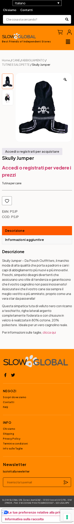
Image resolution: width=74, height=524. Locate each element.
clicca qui (49, 332)
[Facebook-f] (5, 375)
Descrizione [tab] (14, 230)
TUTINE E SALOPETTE (16, 64)
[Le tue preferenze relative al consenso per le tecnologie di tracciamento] (67, 517)
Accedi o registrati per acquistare (32, 151)
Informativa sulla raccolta (24, 519)
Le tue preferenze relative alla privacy (37, 512)
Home (6, 60)
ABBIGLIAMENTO (33, 60)
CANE (16, 60)
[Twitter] (13, 375)
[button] (68, 42)
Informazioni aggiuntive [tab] (24, 240)
